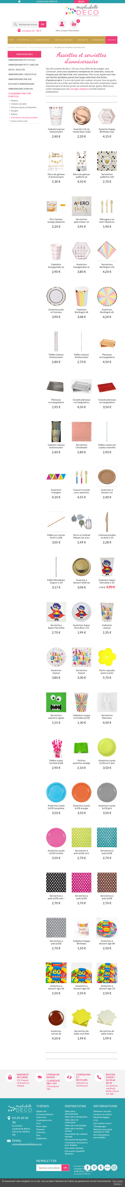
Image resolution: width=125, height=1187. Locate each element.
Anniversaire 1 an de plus (22, 74)
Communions (98, 40)
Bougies (14, 110)
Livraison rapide (52, 1076)
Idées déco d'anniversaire (71, 1112)
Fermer (117, 1184)
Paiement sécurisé (23, 1076)
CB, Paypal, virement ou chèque (23, 1083)
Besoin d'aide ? (110, 1076)
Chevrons (41, 1132)
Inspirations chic (44, 1120)
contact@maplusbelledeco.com (27, 1144)
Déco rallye (41, 1126)
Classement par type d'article (41, 47)
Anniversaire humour (20, 89)
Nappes (14, 100)
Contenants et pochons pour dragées (76, 1143)
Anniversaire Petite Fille (21, 60)
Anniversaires (23, 40)
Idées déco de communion (71, 1121)
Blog (81, 1)
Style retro (41, 1117)
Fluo (38, 1135)
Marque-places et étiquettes (23, 107)
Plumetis (40, 1129)
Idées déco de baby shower (74, 1129)
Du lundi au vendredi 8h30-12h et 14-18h (112, 1089)
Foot (38, 1123)
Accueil (11, 47)
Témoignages (99, 1126)
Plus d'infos (118, 1181)
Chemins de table (19, 104)
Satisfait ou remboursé (82, 1084)
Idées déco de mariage (75, 1125)
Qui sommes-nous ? (102, 1123)
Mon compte (62, 30)
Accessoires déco (42, 40)
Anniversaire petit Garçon (23, 65)
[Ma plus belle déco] (81, 10)
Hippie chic (41, 1111)
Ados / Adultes (16, 69)
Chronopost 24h (52, 1087)
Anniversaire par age (20, 79)
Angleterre (41, 1138)
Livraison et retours (102, 1114)
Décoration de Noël (74, 1148)
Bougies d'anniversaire (21, 84)
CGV (95, 1120)
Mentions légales (101, 1117)
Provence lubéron (44, 1114)
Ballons (14, 114)
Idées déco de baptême (76, 1116)
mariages (74, 88)
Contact (24, 7)
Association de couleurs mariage (76, 1135)
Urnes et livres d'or (19, 121)
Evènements (82, 40)
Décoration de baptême (76, 1139)
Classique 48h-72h (53, 1082)
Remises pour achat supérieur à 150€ (102, 1130)
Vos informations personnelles (101, 1136)
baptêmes (84, 88)
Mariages (111, 40)
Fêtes (11, 40)
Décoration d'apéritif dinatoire (74, 1152)
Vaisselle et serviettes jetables (24, 117)
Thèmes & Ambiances (64, 40)
